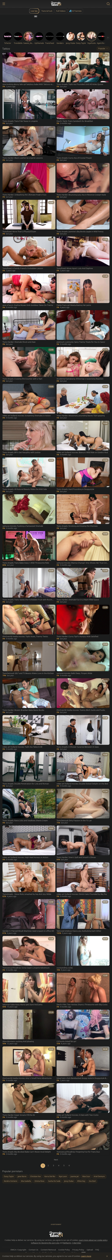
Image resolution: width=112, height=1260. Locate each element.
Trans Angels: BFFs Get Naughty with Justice (21, 452)
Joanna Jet (75, 1176)
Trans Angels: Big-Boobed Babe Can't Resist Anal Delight (26, 1152)
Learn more (86, 1256)
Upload (90, 1249)
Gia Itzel (92, 1181)
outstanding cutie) (65, 968)
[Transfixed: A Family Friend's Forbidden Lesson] (28, 254)
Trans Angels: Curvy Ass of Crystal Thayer (74, 158)
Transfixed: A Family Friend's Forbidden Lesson (22, 268)
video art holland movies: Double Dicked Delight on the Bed (82, 784)
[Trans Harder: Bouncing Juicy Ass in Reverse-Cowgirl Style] (83, 181)
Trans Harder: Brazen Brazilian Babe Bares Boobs (23, 710)
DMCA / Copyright (18, 1249)
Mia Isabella (26, 1181)
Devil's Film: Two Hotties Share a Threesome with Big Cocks (82, 1005)
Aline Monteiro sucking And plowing (18, 1041)
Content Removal (48, 1249)
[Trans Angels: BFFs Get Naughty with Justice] (28, 438)
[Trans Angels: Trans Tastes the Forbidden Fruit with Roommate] (28, 586)
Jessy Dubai (69, 1181)
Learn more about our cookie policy (93, 1240)
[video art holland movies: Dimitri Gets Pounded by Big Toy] (83, 880)
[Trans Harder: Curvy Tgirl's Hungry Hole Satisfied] (83, 622)
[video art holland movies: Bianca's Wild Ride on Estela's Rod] (83, 438)
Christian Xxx (35, 1176)
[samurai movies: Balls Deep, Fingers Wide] (83, 659)
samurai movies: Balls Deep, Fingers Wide (74, 673)
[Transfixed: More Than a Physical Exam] (28, 217)
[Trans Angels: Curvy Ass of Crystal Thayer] (83, 144)
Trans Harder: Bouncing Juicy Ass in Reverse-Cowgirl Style (81, 195)
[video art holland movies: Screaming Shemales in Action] (28, 401)
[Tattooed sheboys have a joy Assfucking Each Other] (83, 917)
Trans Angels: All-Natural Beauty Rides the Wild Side (24, 489)
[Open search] (108, 3)
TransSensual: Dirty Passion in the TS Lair (74, 820)
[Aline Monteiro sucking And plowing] (28, 1027)
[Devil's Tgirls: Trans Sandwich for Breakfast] (83, 107)
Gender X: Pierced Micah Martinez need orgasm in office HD (28, 931)
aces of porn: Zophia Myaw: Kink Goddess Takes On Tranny (27, 305)
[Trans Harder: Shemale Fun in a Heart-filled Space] (83, 586)
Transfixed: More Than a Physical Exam (19, 232)
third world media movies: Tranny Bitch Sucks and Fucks (81, 710)
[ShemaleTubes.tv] (56, 4)
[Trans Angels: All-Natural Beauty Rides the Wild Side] (28, 475)
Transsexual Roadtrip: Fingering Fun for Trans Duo (78, 1152)
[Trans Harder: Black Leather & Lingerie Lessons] (28, 144)
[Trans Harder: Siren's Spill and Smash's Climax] (83, 843)
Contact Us (33, 1249)
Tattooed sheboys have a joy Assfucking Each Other (79, 931)
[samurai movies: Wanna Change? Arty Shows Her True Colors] (83, 549)
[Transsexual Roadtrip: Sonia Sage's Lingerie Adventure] (28, 954)
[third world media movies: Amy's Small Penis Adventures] (28, 1064)
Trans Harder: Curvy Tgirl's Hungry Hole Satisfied (77, 636)
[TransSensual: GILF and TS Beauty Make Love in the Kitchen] (28, 659)
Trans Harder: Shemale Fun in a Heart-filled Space (78, 600)
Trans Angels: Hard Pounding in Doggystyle (75, 489)
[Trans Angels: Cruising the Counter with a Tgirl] (28, 365)
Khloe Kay (81, 1181)
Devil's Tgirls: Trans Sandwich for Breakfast (75, 121)
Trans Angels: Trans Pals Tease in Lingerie (20, 121)
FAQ (97, 1249)
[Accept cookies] (107, 1256)
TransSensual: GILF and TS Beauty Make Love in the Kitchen (28, 673)
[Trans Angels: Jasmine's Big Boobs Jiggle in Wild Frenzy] (83, 217)
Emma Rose (39, 1181)
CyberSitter (76, 1243)
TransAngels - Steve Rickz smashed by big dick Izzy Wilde (26, 894)
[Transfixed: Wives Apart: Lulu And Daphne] (83, 254)
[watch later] (6, 56)
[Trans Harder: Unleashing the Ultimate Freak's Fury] (28, 181)
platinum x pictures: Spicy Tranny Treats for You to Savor (81, 342)
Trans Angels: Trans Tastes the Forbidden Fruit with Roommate (28, 600)
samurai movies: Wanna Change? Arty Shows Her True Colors (82, 563)
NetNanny (67, 1243)
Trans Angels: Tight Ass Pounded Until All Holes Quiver (80, 84)
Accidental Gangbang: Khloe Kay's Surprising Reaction (80, 379)
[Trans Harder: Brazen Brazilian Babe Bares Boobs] (28, 696)
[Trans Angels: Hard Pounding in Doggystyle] (83, 475)
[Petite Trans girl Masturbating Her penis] (83, 291)
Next (56, 1159)
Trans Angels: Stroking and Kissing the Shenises (77, 526)
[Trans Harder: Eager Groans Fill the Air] (28, 1101)
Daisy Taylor (9, 1176)
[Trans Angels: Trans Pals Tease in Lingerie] (28, 107)
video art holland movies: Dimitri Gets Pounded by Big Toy (82, 894)
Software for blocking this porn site (45, 1243)
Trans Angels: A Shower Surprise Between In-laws (78, 747)
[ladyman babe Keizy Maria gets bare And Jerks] (28, 990)
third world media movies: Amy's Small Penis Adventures (27, 1078)
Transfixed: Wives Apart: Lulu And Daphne (75, 268)
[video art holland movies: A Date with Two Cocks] (83, 1101)
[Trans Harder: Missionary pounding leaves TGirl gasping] (83, 401)
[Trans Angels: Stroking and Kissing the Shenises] (83, 512)
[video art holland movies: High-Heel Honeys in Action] (28, 843)
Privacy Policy (78, 1249)
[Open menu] (3, 3)
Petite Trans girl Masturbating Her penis (74, 305)
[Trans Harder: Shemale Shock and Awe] (28, 328)
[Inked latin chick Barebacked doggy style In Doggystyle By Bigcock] (83, 1064)
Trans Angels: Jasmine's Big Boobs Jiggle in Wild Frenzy (80, 232)
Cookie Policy (64, 1249)
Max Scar (86, 1176)
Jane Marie (22, 1176)
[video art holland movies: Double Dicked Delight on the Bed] (83, 770)
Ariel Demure (99, 1176)
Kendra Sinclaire (10, 1181)
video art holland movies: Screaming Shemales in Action (26, 416)
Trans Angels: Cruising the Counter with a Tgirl (22, 379)
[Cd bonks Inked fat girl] (83, 1027)
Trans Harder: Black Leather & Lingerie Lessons (22, 158)
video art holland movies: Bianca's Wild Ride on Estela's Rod (82, 452)
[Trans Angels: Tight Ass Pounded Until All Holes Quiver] (83, 70)
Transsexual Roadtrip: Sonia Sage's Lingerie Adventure (25, 968)
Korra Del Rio (49, 1176)
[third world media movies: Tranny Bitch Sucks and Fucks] (83, 696)
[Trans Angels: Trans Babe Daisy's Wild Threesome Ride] (28, 549)
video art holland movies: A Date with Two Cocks (77, 1115)
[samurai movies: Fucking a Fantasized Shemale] (28, 512)
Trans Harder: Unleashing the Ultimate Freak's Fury (24, 195)
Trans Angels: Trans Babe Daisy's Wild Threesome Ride (25, 563)
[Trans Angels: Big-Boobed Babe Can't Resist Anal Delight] (28, 1138)
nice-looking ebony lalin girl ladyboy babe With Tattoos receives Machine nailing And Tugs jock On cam (28, 84)
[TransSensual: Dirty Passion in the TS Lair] (83, 806)
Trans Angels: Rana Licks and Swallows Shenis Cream (25, 820)
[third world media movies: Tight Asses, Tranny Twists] (28, 622)
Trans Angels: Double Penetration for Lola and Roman (25, 784)
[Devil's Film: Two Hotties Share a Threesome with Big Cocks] (83, 990)
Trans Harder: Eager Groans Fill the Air (18, 1115)
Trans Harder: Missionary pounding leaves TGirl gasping (81, 416)
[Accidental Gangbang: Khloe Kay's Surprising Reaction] (83, 365)
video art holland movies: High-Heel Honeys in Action (25, 857)
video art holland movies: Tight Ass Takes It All (22, 747)
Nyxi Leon (63, 1176)
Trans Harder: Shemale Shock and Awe (18, 342)
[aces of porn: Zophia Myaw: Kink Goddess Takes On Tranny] (28, 291)
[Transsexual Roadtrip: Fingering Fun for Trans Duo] (83, 1138)
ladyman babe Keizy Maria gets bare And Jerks (22, 1005)
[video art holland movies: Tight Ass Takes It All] (28, 733)
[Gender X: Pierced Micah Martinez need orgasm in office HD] (28, 917)
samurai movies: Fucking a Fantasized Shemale (22, 526)
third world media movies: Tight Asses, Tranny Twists (25, 636)
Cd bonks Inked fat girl (66, 1041)
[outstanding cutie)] (83, 954)
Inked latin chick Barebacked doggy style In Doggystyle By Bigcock (82, 1078)
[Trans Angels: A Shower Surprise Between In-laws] (83, 733)
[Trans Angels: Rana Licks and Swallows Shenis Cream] (28, 806)
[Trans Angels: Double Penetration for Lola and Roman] (28, 770)
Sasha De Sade (54, 1181)
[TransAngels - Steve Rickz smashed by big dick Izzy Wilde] (28, 880)
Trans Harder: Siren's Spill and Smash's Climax (76, 857)
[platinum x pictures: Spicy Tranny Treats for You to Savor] (83, 328)
